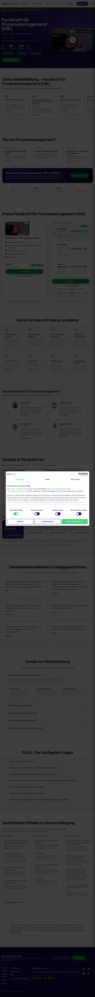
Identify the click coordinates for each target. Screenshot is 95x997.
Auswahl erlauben (47, 521)
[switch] (37, 513)
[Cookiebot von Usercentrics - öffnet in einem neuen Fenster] (80, 474)
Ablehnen (20, 521)
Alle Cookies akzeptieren (75, 521)
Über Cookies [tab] (75, 479)
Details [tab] (47, 479)
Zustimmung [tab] (20, 479)
